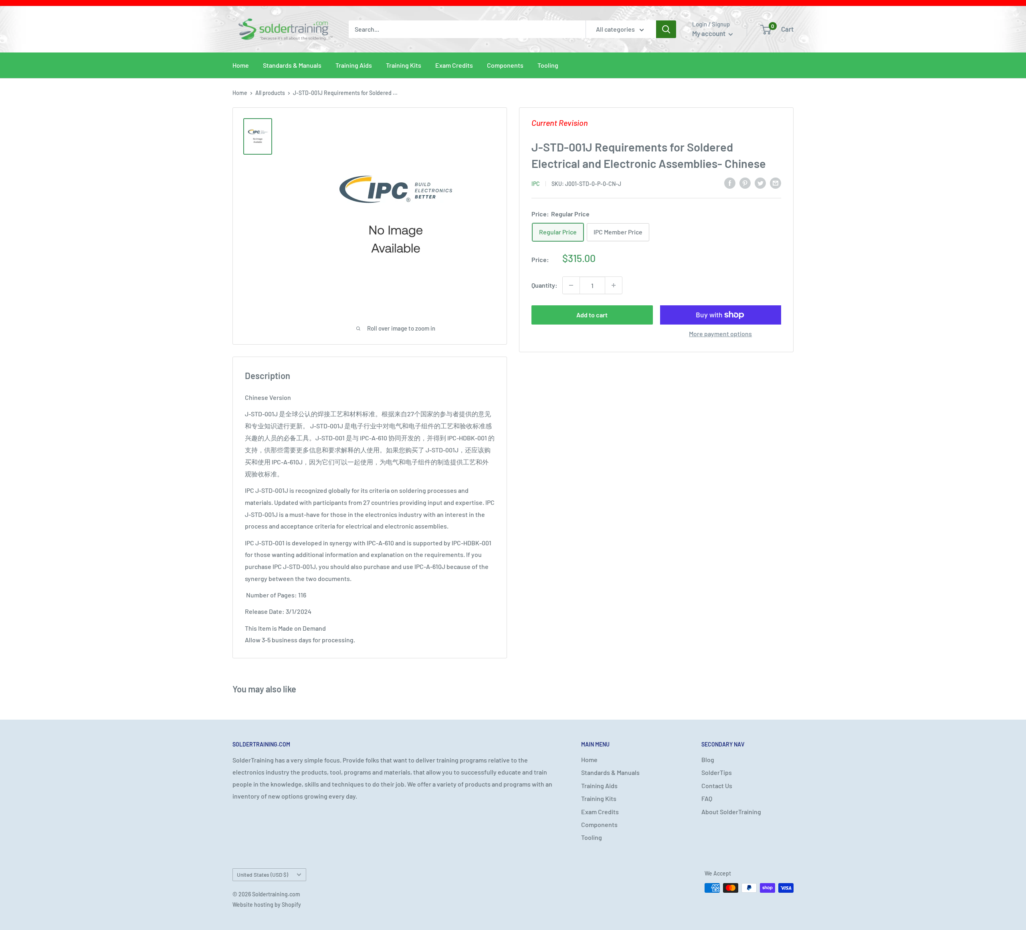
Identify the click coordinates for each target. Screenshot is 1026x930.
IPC (535, 183)
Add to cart (592, 315)
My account (709, 33)
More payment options (720, 333)
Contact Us (716, 785)
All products (270, 92)
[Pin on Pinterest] (745, 182)
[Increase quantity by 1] (613, 285)
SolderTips (716, 772)
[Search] (666, 29)
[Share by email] (775, 182)
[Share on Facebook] (729, 182)
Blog (707, 759)
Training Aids (353, 65)
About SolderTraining (731, 811)
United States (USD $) (262, 874)
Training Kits (403, 65)
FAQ (706, 798)
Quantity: (544, 285)
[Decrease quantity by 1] (571, 285)
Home (240, 65)
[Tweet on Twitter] (760, 182)
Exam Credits (454, 65)
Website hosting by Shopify (266, 904)
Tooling (547, 65)
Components (505, 65)
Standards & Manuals (292, 65)
